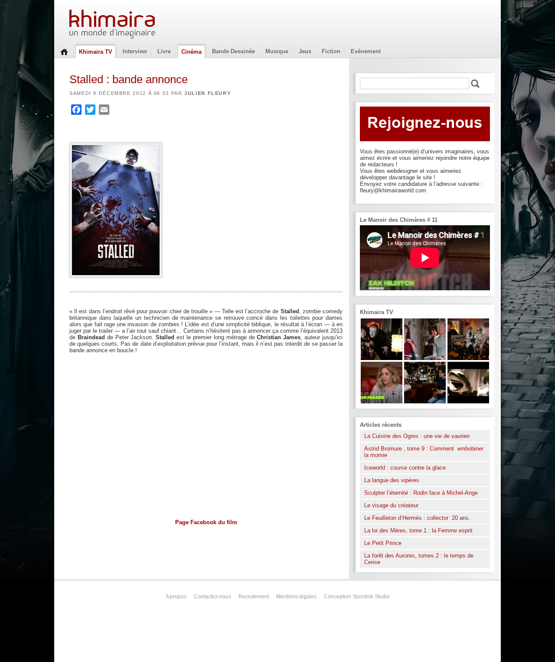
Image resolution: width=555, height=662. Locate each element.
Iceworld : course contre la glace (405, 467)
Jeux (305, 51)
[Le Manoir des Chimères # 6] (425, 401)
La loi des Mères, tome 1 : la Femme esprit (418, 530)
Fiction (331, 51)
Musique (276, 51)
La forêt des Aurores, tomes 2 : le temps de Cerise (418, 558)
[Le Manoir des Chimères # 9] (381, 401)
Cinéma (191, 52)
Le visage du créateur (391, 505)
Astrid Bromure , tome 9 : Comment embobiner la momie (423, 451)
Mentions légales (296, 596)
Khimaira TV (95, 52)
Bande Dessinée (233, 51)
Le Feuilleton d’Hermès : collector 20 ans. (418, 518)
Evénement (366, 51)
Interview (135, 51)
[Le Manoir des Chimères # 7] (468, 358)
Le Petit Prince (383, 543)
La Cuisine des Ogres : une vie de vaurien (417, 436)
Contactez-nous (212, 596)
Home (64, 51)
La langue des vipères (391, 480)
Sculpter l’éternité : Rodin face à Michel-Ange (421, 493)
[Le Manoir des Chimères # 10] (468, 401)
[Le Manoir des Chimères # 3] (381, 358)
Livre (164, 51)
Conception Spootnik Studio (357, 596)
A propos (176, 596)
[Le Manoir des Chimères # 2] (425, 358)
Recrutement (253, 596)
